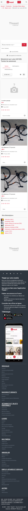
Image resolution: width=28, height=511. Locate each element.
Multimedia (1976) (9, 225)
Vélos (3, 381)
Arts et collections (6, 430)
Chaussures (4, 409)
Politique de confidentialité (15, 500)
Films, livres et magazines (7, 426)
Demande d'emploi (6, 473)
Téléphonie (4, 441)
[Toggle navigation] (1, 2)
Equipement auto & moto (7, 374)
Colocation (4, 464)
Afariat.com (19, 509)
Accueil (3, 6)
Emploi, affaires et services (12, 469)
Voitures (4, 368)
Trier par (7, 74)
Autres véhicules (5, 377)
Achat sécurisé (8, 499)
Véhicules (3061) (9, 219)
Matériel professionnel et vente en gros (10, 481)
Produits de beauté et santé (8, 415)
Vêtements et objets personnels (10, 404)
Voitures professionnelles (7, 370)
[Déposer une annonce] (19, 2)
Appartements (5, 454)
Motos (3, 372)
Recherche (8, 6)
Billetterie (4, 434)
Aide (2, 499)
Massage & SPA (5, 484)
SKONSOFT (14, 509)
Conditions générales (7, 502)
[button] (3, 273)
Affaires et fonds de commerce (9, 479)
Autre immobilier (5, 465)
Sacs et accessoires (6, 413)
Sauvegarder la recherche (14, 55)
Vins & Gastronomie (6, 435)
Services (4, 475)
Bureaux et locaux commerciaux (9, 460)
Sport (3, 422)
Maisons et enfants (9, 392)
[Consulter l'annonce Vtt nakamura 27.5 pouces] (14, 132)
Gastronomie (5, 492)
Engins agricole (5, 379)
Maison (3, 456)
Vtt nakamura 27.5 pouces (8, 147)
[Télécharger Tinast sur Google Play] (17, 314)
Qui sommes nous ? (18, 502)
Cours (3, 477)
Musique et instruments (7, 432)
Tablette (4, 449)
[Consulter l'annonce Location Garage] (14, 88)
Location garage (5, 100)
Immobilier (6, 452)
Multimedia (6, 439)
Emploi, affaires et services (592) (13, 223)
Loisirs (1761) (8, 231)
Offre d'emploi (5, 471)
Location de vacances (6, 458)
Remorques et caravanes (7, 385)
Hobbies (3, 421)
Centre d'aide (19, 499)
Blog (14, 499)
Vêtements (4, 407)
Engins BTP (4, 386)
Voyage (3, 428)
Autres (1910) (8, 233)
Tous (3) (6, 66)
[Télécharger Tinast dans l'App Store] (8, 314)
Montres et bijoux (6, 411)
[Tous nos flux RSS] (21, 273)
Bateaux (4, 375)
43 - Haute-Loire (7, 8)
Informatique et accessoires (8, 445)
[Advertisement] (14, 24)
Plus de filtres (14, 51)
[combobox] (11, 44)
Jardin (3, 400)
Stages (3, 482)
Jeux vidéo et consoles (7, 447)
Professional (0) (8, 69)
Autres (4, 488)
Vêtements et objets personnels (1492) (15, 229)
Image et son (5, 443)
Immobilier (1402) (9, 221)
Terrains (3, 462)
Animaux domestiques (7, 424)
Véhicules (5, 366)
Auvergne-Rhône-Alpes (19, 6)
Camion (3, 383)
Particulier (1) (15, 66)
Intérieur (4, 396)
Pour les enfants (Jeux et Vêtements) (10, 398)
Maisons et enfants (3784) (11, 227)
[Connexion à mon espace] (24, 115)
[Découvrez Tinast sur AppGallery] (8, 317)
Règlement (4, 500)
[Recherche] (26, 2)
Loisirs (4, 418)
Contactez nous (5, 504)
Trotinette (4, 388)
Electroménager (5, 394)
